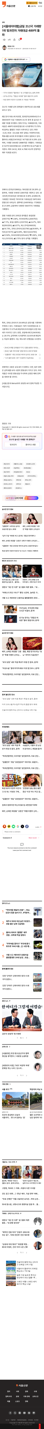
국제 (35, 1391)
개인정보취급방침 (21, 1420)
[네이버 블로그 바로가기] (34, 1413)
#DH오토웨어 (8, 488)
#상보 (28, 472)
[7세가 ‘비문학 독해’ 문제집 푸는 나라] (38, 1067)
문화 (17, 1396)
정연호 (9, 46)
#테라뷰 (18, 480)
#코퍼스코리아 (8, 484)
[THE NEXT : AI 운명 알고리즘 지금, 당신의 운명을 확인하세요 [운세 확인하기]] (22, 498)
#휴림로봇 (20, 476)
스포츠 (17, 1401)
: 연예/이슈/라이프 (10, 1213)
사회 (17, 1391)
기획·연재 (5, 1084)
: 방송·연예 (8, 1162)
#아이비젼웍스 (32, 476)
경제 (3, 22)
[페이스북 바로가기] (10, 1413)
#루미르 (18, 484)
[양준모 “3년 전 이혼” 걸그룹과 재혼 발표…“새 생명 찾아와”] (38, 1221)
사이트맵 (30, 1420)
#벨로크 (27, 484)
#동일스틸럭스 (8, 480)
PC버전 (36, 1420)
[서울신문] (8, 4)
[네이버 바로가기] (29, 1413)
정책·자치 (8, 1396)
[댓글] (19, 40)
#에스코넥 (28, 480)
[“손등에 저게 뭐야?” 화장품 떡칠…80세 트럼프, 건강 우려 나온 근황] (38, 1245)
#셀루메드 (17, 468)
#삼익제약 (7, 472)
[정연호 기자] (4, 47)
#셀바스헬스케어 (9, 476)
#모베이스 (19, 488)
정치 (8, 1391)
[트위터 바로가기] (15, 1413)
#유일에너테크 (18, 472)
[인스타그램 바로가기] (24, 1413)
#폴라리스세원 (18, 464)
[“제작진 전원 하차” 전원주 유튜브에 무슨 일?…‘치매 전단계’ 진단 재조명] (38, 1233)
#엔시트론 (7, 468)
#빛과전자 (7, 464)
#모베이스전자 (30, 464)
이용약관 (13, 1420)
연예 (26, 1401)
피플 (8, 1401)
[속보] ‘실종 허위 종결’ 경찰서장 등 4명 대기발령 (21, 351)
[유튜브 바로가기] (19, 1413)
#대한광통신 (27, 468)
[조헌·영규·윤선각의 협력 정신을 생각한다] (38, 1055)
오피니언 (5, 1047)
